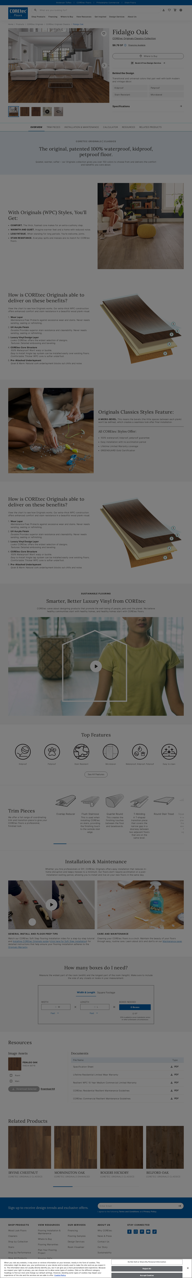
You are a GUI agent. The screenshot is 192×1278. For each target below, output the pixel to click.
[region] (96, 1268)
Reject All (147, 1269)
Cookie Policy (60, 1275)
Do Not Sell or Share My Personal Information (147, 1262)
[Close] (188, 1268)
